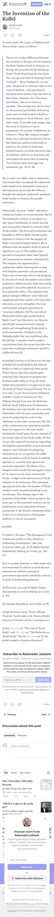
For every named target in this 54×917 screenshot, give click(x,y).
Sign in (47, 4)
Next (44, 714)
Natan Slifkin (16, 25)
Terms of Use (41, 686)
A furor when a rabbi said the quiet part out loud (17, 812)
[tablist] (15, 735)
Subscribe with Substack (29, 878)
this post (15, 628)
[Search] (49, 773)
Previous (12, 714)
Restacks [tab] (22, 735)
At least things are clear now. (17, 788)
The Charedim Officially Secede (17, 782)
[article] (27, 788)
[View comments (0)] (13, 35)
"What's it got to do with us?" (17, 805)
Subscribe (36, 4)
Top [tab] (6, 772)
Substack (12, 910)
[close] (45, 818)
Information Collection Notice (32, 689)
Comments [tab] (9, 735)
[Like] (5, 35)
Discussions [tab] (25, 772)
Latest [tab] (14, 772)
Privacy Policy (37, 891)
